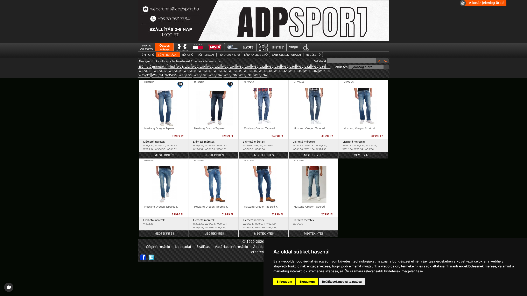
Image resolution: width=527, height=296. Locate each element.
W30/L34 (273, 66)
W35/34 (157, 75)
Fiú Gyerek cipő (229, 55)
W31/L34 (318, 66)
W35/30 (324, 71)
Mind (171, 66)
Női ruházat (205, 55)
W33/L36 (250, 71)
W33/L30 (205, 71)
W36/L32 (200, 75)
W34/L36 (310, 71)
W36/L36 (230, 75)
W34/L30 (265, 71)
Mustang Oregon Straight (359, 128)
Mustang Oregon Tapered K (161, 206)
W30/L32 (258, 66)
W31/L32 (303, 66)
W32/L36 (190, 71)
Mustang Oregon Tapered (159, 128)
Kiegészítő (313, 55)
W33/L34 (235, 71)
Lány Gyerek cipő (256, 55)
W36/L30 (185, 75)
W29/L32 (213, 66)
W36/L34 (215, 75)
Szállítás (203, 246)
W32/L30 (145, 71)
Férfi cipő (147, 55)
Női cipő (187, 55)
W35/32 (144, 75)
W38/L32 (245, 75)
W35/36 (171, 75)
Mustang (149, 82)
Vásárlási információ (232, 246)
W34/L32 (280, 71)
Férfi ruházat (168, 55)
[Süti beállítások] (8, 287)
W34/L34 (295, 71)
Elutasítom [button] (307, 281)
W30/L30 (243, 66)
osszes (197, 61)
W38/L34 (260, 75)
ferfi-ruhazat (181, 61)
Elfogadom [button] (284, 281)
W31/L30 (288, 66)
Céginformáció (158, 246)
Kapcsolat (183, 246)
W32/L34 (175, 71)
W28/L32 (183, 66)
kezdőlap (163, 61)
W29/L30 (198, 66)
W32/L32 (160, 71)
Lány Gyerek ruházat (286, 55)
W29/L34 (228, 66)
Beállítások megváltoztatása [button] (342, 281)
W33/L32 (220, 71)
